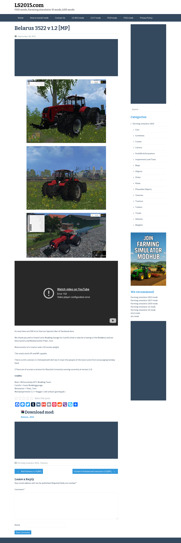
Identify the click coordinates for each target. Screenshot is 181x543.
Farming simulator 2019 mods (144, 303)
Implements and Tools (145, 159)
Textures (139, 195)
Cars (137, 129)
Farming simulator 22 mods (143, 306)
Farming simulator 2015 (28, 463)
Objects (138, 171)
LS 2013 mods (78, 17)
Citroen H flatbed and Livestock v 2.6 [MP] (94, 471)
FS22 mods (128, 17)
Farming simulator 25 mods (143, 310)
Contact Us (60, 17)
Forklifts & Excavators (145, 153)
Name (17, 525)
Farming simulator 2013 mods (144, 297)
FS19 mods (112, 17)
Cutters (138, 147)
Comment (20, 489)
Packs (137, 183)
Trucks (138, 213)
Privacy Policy (146, 17)
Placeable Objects (143, 189)
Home (20, 17)
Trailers (138, 207)
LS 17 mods (96, 17)
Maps (137, 165)
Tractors (44, 463)
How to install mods (39, 17)
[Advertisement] (67, 57)
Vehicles (139, 219)
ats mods (135, 316)
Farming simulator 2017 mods (144, 300)
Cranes (138, 141)
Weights (139, 225)
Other (138, 177)
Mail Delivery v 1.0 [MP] (29, 471)
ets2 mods (135, 313)
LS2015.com (29, 5)
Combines (139, 135)
